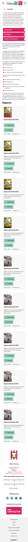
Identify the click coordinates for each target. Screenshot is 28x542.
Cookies (14, 522)
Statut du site (14, 536)
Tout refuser (7, 34)
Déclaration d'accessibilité (14, 527)
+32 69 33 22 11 (17, 472)
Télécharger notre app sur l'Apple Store (14, 479)
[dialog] (14, 24)
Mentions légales (14, 519)
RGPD (14, 525)
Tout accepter (8, 29)
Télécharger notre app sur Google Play (14, 484)
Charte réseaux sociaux (14, 530)
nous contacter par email (15, 473)
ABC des (20, 3)
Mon (16, 3)
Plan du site (14, 533)
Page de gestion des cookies (14, 25)
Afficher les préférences (11, 39)
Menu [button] (3, 3)
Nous (14, 511)
